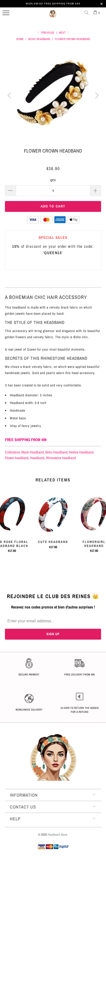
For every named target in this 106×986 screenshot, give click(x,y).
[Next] (96, 95)
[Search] (87, 13)
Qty (53, 180)
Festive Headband (81, 452)
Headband (37, 457)
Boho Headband (56, 452)
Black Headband (32, 452)
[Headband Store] (52, 15)
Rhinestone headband (61, 457)
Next (62, 33)
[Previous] (10, 95)
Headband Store (57, 834)
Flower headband (17, 457)
